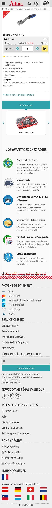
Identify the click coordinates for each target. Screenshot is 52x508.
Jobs (4, 416)
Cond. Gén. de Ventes (12, 427)
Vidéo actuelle (12, 446)
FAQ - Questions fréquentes (15, 342)
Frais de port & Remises (13, 336)
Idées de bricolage (14, 457)
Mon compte (8, 347)
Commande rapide (11, 325)
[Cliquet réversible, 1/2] (26, 21)
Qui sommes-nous (10, 410)
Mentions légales (10, 422)
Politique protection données (16, 433)
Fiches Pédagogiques (15, 463)
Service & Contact (10, 331)
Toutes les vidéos (13, 452)
